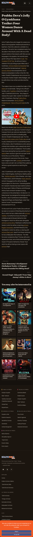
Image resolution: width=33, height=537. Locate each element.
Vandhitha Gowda (6, 420)
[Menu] (25, 3)
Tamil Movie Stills (6, 484)
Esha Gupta (5, 446)
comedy (18, 160)
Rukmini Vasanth (6, 417)
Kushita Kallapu (22, 405)
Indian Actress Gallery (8, 481)
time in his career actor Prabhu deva (16, 139)
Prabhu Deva (22, 98)
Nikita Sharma (5, 433)
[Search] (29, 3)
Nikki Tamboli (5, 396)
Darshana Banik (22, 392)
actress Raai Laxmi (7, 232)
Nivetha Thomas (22, 420)
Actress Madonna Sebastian (17, 66)
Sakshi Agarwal (22, 417)
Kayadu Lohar (5, 414)
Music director (26, 179)
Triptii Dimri (5, 440)
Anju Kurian (21, 414)
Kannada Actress (6, 502)
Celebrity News (6, 519)
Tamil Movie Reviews (7, 487)
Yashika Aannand (10, 176)
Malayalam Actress (7, 505)
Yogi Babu (13, 91)
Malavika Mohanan (23, 427)
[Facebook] (3, 469)
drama (4, 89)
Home (3, 9)
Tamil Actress (5, 495)
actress (4, 246)
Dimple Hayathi (6, 392)
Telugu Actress (6, 499)
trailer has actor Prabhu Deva (22, 127)
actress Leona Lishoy (8, 223)
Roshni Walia (5, 443)
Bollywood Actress (7, 508)
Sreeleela (4, 423)
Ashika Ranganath (7, 427)
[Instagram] (11, 469)
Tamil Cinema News (7, 516)
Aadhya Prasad (22, 423)
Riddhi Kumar (21, 396)
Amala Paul (5, 404)
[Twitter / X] (7, 469)
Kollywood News (9, 9)
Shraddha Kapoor (6, 437)
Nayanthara (5, 407)
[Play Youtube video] (16, 116)
